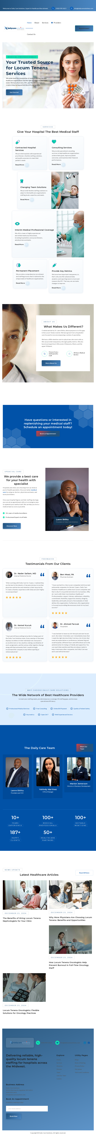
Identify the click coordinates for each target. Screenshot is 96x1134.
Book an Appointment (48, 433)
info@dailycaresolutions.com (83, 8)
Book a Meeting (80, 1063)
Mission (59, 1069)
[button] (56, 23)
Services (45, 23)
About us (59, 1066)
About (36, 23)
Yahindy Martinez (48, 789)
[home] (14, 28)
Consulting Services (62, 148)
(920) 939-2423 (61, 8)
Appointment (84, 28)
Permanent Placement (27, 271)
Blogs (77, 1060)
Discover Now (12, 526)
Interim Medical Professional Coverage (34, 230)
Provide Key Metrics (62, 271)
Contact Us (31, 34)
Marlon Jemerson (78, 784)
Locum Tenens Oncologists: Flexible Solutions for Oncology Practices (21, 1011)
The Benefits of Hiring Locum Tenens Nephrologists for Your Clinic (22, 919)
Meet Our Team (83, 748)
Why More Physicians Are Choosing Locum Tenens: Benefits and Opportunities (70, 918)
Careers (59, 1079)
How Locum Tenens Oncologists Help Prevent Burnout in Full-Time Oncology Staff (69, 965)
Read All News (84, 873)
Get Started (14, 92)
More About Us (51, 363)
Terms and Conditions (82, 1072)
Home (29, 23)
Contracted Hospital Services (25, 149)
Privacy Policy (79, 1066)
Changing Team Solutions (33, 187)
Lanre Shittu (17, 790)
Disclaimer (78, 1069)
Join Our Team (61, 1075)
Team (58, 1072)
